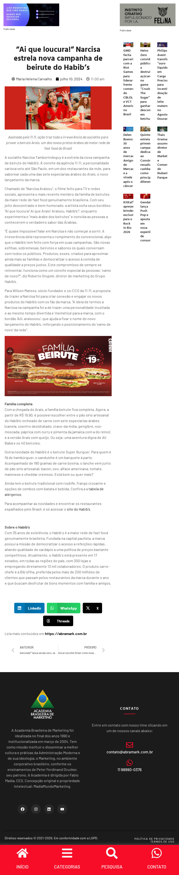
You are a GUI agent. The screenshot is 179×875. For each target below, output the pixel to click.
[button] (29, 608)
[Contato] (156, 853)
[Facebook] (23, 809)
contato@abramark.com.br (130, 751)
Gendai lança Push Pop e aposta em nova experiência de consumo (148, 221)
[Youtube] (62, 809)
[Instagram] (36, 809)
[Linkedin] (49, 809)
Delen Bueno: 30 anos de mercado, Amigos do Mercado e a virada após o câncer (130, 160)
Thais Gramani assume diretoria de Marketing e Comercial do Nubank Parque (164, 156)
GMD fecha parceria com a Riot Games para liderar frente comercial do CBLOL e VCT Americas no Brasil (130, 82)
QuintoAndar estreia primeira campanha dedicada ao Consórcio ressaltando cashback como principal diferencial (149, 158)
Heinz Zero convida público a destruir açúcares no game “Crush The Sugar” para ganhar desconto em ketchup (147, 84)
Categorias (67, 866)
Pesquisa (112, 866)
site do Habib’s (78, 509)
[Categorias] (67, 853)
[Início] (22, 853)
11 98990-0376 (129, 769)
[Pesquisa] (112, 853)
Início (22, 866)
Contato (156, 866)
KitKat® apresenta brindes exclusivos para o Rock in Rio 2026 (130, 217)
